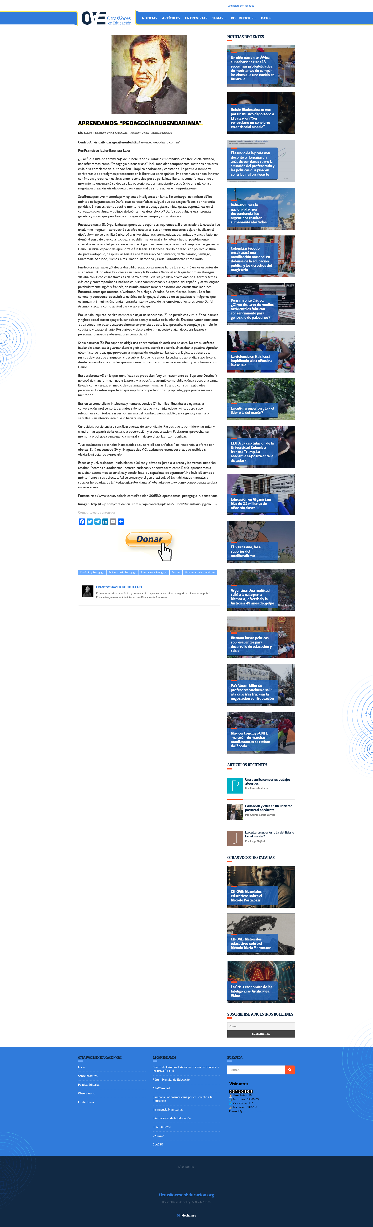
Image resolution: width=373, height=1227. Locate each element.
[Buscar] (290, 1069)
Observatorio (86, 1093)
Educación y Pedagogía (154, 572)
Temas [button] (218, 18)
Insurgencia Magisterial (168, 1109)
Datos (266, 18)
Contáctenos (86, 1102)
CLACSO (158, 1144)
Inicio (81, 1067)
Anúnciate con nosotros (241, 5)
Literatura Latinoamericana (200, 572)
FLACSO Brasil (162, 1127)
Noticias (149, 18)
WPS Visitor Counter (253, 1111)
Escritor (176, 572)
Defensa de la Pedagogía (123, 572)
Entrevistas (196, 18)
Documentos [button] (242, 18)
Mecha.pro (188, 1215)
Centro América (150, 132)
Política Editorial (88, 1084)
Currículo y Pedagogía (92, 572)
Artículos (171, 18)
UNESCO (158, 1136)
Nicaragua (166, 132)
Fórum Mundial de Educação (171, 1079)
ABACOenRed (161, 1088)
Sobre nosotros (88, 1076)
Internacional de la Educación (172, 1118)
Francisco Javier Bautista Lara (111, 132)
